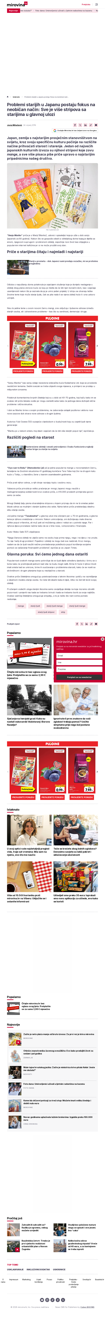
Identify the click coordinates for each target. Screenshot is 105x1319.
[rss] (63, 1300)
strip (63, 612)
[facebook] (58, 1300)
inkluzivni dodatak (38, 1269)
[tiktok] (52, 1300)
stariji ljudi (35, 606)
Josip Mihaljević (14, 125)
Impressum (13, 1279)
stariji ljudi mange (77, 606)
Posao (49, 1279)
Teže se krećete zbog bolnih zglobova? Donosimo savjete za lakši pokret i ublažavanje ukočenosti (75, 851)
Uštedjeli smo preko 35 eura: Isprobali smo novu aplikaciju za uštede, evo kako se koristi (76, 898)
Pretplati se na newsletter (79, 677)
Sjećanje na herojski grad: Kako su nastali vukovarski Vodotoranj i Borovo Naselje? (28, 721)
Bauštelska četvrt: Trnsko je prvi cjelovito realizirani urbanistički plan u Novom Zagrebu (36, 1244)
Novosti (27, 1074)
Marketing (26, 1279)
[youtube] (42, 1300)
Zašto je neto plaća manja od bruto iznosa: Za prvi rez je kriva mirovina (58, 1034)
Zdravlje (28, 1058)
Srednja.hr (87, 1279)
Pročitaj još (14, 1218)
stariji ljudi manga (55, 606)
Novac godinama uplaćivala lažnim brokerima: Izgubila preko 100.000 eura (57, 1118)
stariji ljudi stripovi (46, 612)
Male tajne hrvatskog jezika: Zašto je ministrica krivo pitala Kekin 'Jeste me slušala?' (59, 1068)
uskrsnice (59, 1269)
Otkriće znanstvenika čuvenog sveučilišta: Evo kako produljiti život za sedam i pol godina (58, 1052)
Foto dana (28, 1088)
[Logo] (17, 4)
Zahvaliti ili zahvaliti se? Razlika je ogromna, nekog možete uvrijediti (35, 1228)
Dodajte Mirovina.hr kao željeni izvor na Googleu (77, 130)
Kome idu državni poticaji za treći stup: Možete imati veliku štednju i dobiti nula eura (57, 1102)
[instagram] (47, 1300)
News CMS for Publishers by (74, 1307)
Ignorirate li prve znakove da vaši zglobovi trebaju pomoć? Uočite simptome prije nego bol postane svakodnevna (72, 723)
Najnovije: (13, 11)
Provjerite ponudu (23, 371)
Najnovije (13, 1024)
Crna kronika (30, 1124)
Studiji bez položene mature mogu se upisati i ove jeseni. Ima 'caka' (82, 1228)
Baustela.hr (99, 1279)
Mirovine (28, 1038)
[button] (97, 346)
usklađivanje (15, 1269)
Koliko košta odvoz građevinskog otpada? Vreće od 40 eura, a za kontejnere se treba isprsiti (82, 1244)
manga (21, 606)
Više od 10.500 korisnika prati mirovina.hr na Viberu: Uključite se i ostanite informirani (26, 898)
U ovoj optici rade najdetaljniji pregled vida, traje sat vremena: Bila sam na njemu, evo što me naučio (28, 851)
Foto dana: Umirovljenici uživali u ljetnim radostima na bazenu (41, 11)
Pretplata (86, 4)
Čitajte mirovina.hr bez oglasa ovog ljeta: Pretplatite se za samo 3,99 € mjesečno (27, 675)
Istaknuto (16, 97)
